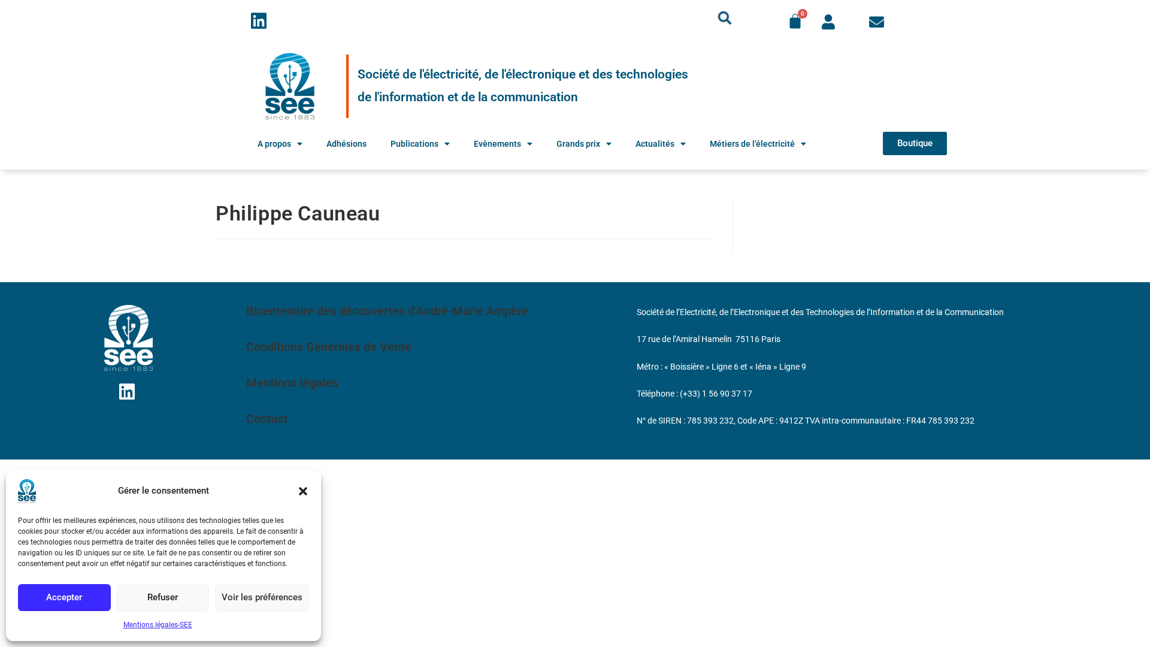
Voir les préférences (262, 597)
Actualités (654, 144)
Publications (414, 144)
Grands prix (578, 144)
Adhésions (346, 144)
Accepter (64, 597)
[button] (303, 491)
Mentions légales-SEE (157, 625)
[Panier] (795, 21)
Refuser (162, 597)
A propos (274, 144)
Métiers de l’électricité (752, 144)
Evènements (497, 144)
